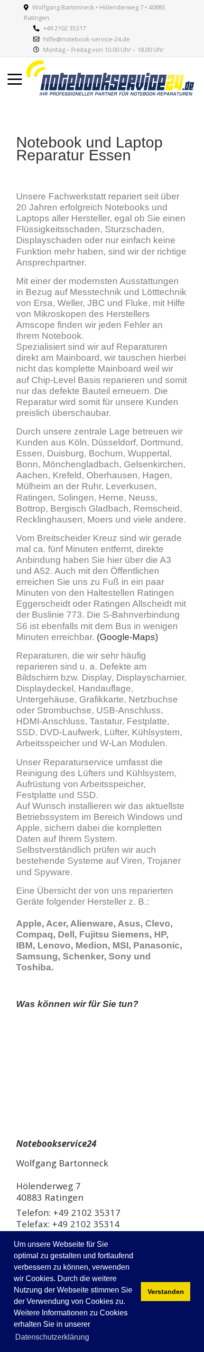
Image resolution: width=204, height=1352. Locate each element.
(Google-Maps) (127, 637)
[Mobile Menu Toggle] (15, 79)
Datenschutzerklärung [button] (52, 1337)
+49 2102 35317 (64, 28)
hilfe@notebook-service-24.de (86, 39)
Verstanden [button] (166, 1291)
